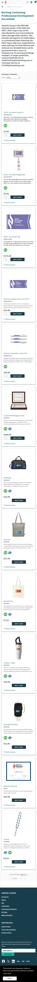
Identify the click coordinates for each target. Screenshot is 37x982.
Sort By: (4, 77)
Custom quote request (9, 909)
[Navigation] (2, 2)
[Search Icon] (28, 2)
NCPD (9, 7)
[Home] (4, 7)
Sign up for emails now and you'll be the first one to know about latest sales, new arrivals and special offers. (16, 944)
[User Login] (31, 2)
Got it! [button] (10, 978)
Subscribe (7, 954)
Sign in (3, 900)
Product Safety (6, 933)
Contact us (5, 897)
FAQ (2, 903)
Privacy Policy (5, 926)
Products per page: (14, 874)
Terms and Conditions (8, 930)
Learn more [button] (7, 973)
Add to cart (17, 135)
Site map (4, 912)
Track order (5, 906)
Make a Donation (6, 915)
